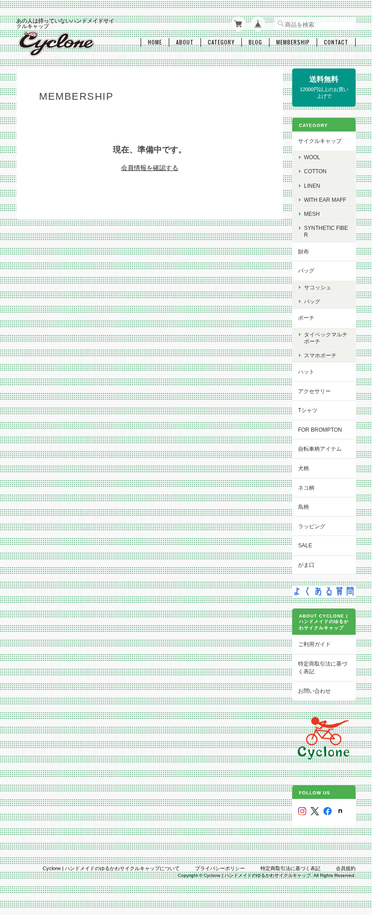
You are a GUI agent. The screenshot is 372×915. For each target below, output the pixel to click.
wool (312, 157)
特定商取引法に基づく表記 (322, 668)
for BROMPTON (320, 430)
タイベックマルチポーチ (326, 337)
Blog (255, 42)
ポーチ (306, 318)
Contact (336, 42)
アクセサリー (314, 391)
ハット (306, 372)
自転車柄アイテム (320, 449)
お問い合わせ (314, 691)
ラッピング (311, 526)
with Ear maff (325, 200)
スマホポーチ (320, 355)
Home (155, 42)
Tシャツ (308, 410)
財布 (303, 251)
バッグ (306, 270)
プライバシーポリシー (220, 868)
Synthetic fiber (326, 231)
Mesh (312, 214)
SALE (305, 545)
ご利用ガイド (314, 644)
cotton (315, 171)
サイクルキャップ (320, 141)
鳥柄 (303, 507)
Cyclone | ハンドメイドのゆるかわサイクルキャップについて (111, 868)
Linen (312, 186)
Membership (293, 42)
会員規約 (346, 868)
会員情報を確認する (149, 167)
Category (221, 42)
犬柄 (303, 468)
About (185, 42)
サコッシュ (317, 287)
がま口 (306, 565)
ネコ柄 (306, 488)
